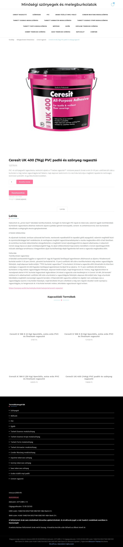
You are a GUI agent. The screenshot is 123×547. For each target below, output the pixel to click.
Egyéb (67, 26)
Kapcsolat (80, 32)
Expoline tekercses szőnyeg (87, 26)
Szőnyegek (37, 14)
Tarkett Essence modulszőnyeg (25, 20)
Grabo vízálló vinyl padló (65, 14)
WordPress (53, 544)
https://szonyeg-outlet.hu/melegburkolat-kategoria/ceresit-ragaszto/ (36, 288)
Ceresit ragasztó (20, 14)
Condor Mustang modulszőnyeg (95, 14)
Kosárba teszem (24, 182)
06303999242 (14, 497)
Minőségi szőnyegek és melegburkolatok (59, 4)
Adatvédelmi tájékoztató (65, 544)
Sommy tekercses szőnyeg (35, 32)
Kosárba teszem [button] (34, 319)
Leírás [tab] (62, 209)
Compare (93, 32)
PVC (48, 14)
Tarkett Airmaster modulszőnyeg (57, 20)
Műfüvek (56, 26)
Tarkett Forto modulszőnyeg (35, 26)
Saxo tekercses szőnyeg (60, 32)
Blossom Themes (95, 541)
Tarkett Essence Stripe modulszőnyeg (92, 20)
